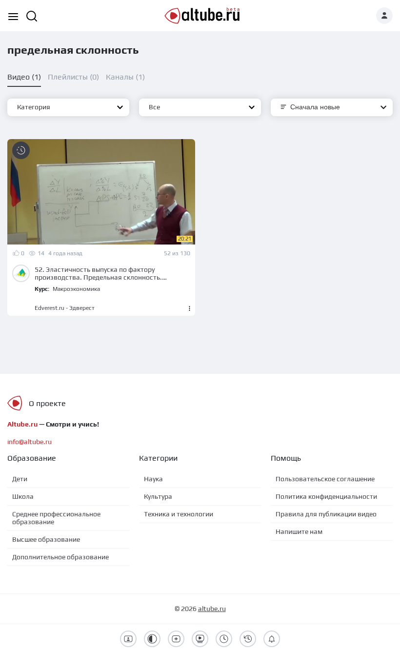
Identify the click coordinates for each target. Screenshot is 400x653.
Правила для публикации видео (326, 514)
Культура (158, 496)
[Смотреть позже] (21, 150)
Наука (153, 479)
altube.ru (212, 608)
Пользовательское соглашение (325, 479)
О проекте (47, 403)
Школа (23, 496)
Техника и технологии (178, 514)
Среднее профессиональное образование (56, 518)
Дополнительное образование (60, 557)
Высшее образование (46, 539)
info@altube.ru (29, 442)
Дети (19, 479)
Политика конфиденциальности (326, 496)
